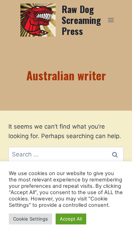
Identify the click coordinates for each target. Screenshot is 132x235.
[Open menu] (111, 19)
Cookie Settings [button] (30, 219)
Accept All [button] (71, 219)
